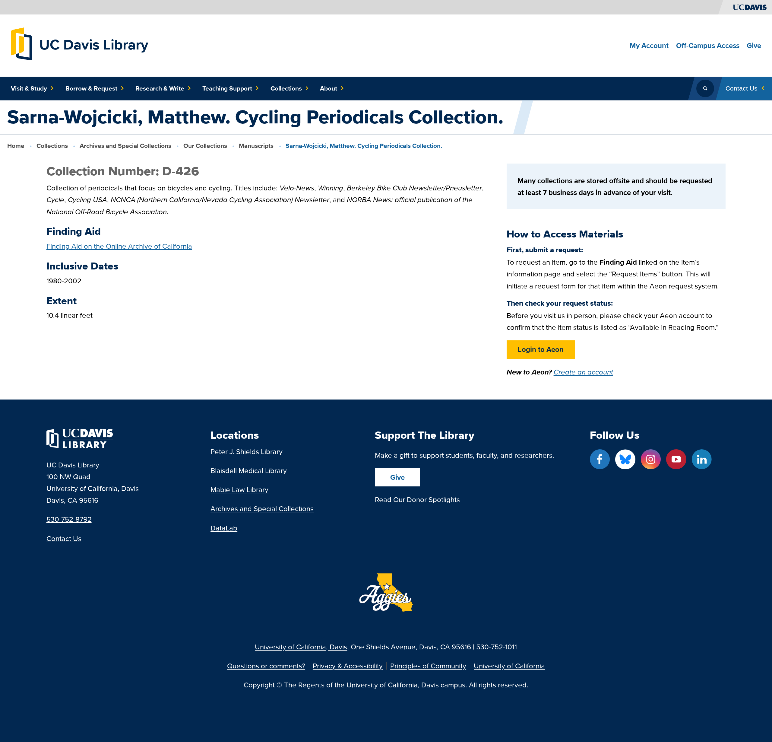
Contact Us (63, 538)
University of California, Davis (301, 647)
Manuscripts (256, 145)
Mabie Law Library (239, 489)
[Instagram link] (651, 459)
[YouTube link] (676, 459)
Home (15, 145)
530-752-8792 (69, 519)
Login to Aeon (541, 349)
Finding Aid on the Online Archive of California (119, 246)
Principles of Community (428, 666)
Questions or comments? (266, 666)
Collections (52, 145)
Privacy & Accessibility (348, 666)
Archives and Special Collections (125, 145)
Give (397, 477)
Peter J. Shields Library (246, 451)
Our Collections (205, 145)
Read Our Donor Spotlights (417, 499)
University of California (509, 666)
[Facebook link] (600, 459)
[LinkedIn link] (702, 459)
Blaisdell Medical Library (248, 470)
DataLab (223, 528)
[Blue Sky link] (625, 459)
